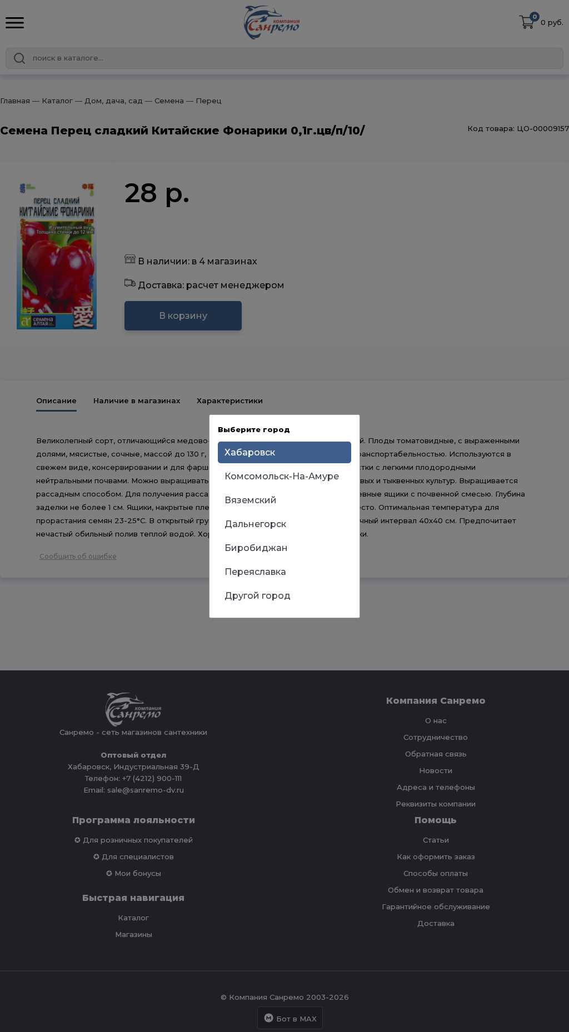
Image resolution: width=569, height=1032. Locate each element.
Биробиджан (256, 548)
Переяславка (255, 572)
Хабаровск (249, 452)
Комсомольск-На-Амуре (281, 476)
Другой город (257, 595)
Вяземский (250, 500)
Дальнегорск (255, 524)
